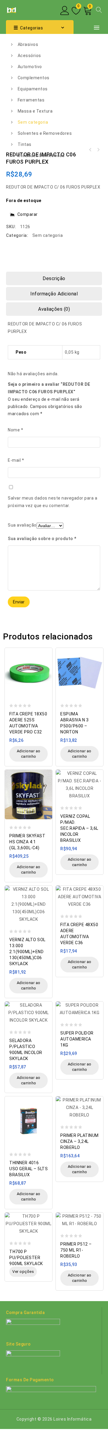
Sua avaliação (22, 525)
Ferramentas (31, 100)
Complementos (34, 77)
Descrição (54, 278)
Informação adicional (54, 294)
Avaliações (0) (54, 309)
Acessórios (29, 55)
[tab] (54, 278)
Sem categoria (33, 122)
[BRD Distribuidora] (11, 9)
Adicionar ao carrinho (28, 754)
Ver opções (23, 1271)
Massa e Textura (35, 111)
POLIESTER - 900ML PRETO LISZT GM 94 (90, 150)
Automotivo (30, 66)
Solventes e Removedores (45, 133)
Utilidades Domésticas (41, 155)
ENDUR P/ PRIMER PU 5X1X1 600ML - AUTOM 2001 (98, 150)
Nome (15, 429)
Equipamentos (33, 88)
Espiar (46, 649)
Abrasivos (28, 44)
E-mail (16, 460)
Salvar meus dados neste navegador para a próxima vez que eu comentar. (52, 502)
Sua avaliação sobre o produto (42, 538)
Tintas (25, 144)
